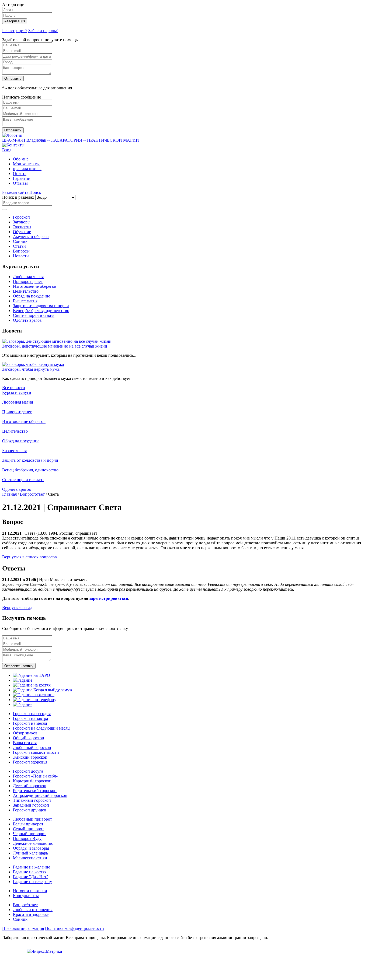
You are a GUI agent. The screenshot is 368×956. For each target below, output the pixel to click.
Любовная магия (28, 276)
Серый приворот (28, 829)
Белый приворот (28, 824)
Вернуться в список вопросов (29, 557)
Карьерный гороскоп (32, 781)
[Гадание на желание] (33, 694)
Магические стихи (30, 858)
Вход (6, 150)
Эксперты (22, 227)
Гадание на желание (31, 867)
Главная (9, 494)
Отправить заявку (18, 666)
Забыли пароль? (43, 30)
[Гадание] (22, 680)
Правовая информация (23, 928)
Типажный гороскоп (32, 800)
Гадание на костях (29, 872)
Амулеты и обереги (31, 236)
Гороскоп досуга (28, 771)
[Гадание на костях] (32, 685)
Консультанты (26, 895)
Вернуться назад (17, 607)
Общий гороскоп (28, 738)
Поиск (35, 192)
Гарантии (21, 178)
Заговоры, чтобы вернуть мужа (31, 369)
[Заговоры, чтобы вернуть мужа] (33, 364)
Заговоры (21, 222)
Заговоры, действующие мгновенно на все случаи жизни (54, 346)
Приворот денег (28, 281)
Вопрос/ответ (32, 494)
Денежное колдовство (33, 843)
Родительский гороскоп (35, 790)
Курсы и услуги (16, 392)
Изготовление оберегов (34, 286)
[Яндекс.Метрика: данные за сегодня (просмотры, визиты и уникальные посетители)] (44, 951)
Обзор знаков (25, 733)
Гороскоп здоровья (30, 762)
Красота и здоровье (30, 914)
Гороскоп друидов (29, 810)
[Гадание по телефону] (34, 699)
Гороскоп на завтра (30, 718)
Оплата (19, 173)
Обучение (22, 231)
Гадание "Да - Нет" (30, 876)
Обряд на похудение (31, 296)
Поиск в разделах (18, 197)
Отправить (13, 78)
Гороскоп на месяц (30, 723)
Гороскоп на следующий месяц (41, 728)
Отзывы (20, 183)
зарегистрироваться (108, 598)
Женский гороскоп (30, 757)
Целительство (26, 291)
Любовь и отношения (33, 909)
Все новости (13, 387)
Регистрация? (14, 30)
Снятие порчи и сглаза (33, 315)
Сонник (20, 241)
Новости (21, 256)
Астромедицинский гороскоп (40, 795)
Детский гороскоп (29, 785)
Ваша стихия (25, 742)
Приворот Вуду (27, 838)
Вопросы (21, 251)
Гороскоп (21, 217)
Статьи (19, 246)
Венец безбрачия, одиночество (41, 310)
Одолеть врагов (27, 320)
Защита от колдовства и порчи (41, 305)
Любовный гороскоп (32, 747)
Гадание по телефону (32, 881)
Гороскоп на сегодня (32, 713)
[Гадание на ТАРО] (31, 675)
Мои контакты (26, 164)
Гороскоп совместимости (36, 752)
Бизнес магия (25, 301)
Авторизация (14, 21)
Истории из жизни (30, 890)
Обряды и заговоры (31, 848)
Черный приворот (29, 833)
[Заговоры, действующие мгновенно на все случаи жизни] (57, 341)
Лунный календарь (30, 853)
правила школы (27, 168)
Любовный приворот (32, 819)
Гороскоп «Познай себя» (35, 776)
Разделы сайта (15, 192)
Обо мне (21, 159)
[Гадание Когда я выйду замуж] (42, 690)
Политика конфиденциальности (74, 928)
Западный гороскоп (31, 805)
